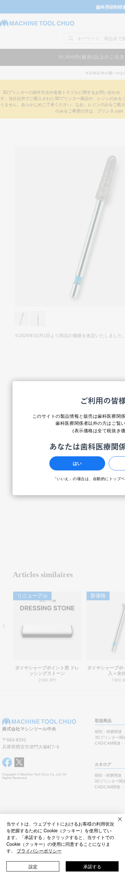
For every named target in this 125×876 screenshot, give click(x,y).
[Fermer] (116, 823)
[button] (77, 463)
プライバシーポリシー (39, 850)
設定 (33, 866)
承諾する (92, 866)
